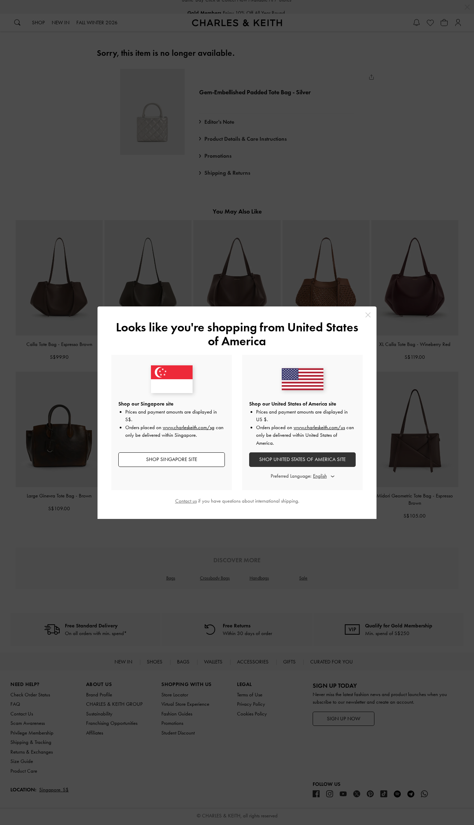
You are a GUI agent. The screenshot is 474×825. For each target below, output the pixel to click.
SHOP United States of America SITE (302, 459)
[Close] (368, 315)
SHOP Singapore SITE (171, 459)
